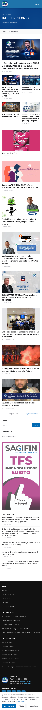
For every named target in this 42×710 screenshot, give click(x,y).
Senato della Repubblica (10, 651)
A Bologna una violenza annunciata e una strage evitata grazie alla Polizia (20, 369)
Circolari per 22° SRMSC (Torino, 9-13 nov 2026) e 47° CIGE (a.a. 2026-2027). (21, 544)
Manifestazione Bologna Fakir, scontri (31, 88)
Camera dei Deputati (9, 655)
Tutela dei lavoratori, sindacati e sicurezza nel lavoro (21, 632)
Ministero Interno (8, 647)
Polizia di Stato (7, 643)
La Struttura (6, 598)
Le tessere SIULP (8, 606)
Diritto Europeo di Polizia (11, 620)
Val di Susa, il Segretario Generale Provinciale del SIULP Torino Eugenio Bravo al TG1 (10, 91)
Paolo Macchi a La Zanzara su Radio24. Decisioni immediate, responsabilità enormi (19, 221)
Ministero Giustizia (8, 663)
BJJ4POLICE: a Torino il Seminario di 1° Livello (10, 115)
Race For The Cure (10, 153)
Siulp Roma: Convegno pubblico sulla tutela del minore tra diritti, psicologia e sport (31, 117)
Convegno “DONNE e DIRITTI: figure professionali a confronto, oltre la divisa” (20, 186)
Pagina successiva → (32, 413)
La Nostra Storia (8, 594)
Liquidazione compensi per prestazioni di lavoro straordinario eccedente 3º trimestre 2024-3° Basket (20, 563)
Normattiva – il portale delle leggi (14, 616)
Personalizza (33, 706)
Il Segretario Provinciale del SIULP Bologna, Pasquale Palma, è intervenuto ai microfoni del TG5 (20, 66)
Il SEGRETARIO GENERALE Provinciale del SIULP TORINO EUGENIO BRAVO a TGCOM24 (19, 297)
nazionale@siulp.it (26, 681)
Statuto (4, 590)
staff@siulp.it (28, 683)
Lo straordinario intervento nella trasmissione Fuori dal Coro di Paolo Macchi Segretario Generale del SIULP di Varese (20, 260)
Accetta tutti (9, 706)
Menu (37, 4)
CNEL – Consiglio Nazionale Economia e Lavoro (19, 667)
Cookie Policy (20, 701)
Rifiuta (21, 706)
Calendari (5, 602)
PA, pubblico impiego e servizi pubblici (15, 628)
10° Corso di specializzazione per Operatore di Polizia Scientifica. (20, 553)
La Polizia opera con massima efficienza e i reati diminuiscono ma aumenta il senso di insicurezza (21, 334)
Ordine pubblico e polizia (10, 624)
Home (4, 32)
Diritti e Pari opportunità (10, 659)
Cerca (36, 425)
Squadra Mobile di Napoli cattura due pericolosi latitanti (18, 404)
